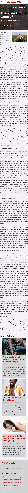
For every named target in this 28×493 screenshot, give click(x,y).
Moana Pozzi (7, 485)
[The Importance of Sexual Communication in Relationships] (14, 346)
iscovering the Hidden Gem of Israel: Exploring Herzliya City (14, 438)
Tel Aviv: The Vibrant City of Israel (12, 399)
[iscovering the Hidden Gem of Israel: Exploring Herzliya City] (14, 425)
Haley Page (18, 477)
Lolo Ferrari (18, 480)
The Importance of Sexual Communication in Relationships (13, 359)
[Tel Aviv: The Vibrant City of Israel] (14, 387)
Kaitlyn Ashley (7, 480)
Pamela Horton (8, 477)
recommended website (7, 254)
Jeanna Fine (17, 485)
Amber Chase (19, 482)
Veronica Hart (7, 488)
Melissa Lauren (8, 482)
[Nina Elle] (14, 2)
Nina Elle (8, 463)
